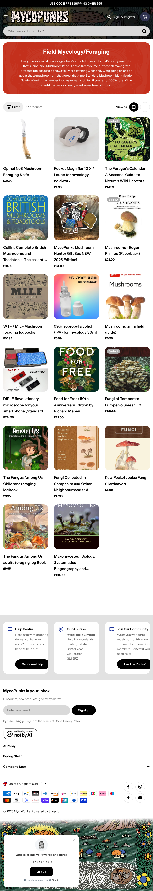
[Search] (144, 31)
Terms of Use (51, 721)
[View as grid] (134, 107)
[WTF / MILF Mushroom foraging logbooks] (25, 296)
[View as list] (145, 107)
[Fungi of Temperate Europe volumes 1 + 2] (127, 369)
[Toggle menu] (5, 16)
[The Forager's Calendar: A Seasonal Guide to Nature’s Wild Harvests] (127, 139)
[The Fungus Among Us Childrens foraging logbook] (25, 448)
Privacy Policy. (72, 721)
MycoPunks (22, 811)
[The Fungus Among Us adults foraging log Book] (25, 526)
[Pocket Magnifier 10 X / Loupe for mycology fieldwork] (76, 139)
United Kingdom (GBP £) (26, 784)
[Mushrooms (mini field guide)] (127, 296)
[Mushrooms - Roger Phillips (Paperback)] (127, 217)
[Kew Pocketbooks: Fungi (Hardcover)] (127, 448)
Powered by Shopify (45, 811)
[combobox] (76, 31)
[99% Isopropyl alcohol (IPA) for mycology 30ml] (76, 296)
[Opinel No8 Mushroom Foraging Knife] (25, 139)
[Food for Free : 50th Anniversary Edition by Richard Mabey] (76, 369)
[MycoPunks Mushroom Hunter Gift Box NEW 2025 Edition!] (76, 217)
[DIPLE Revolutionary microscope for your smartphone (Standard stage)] (25, 369)
